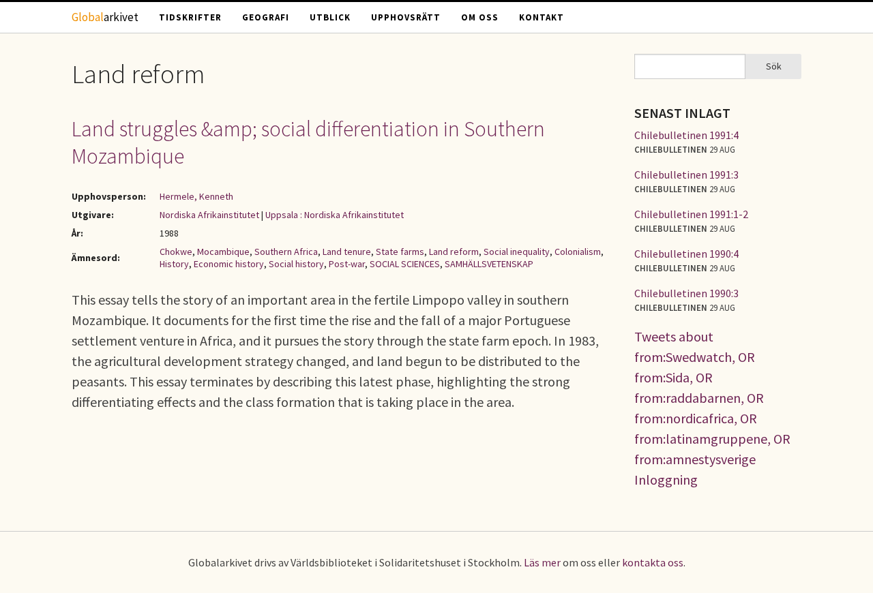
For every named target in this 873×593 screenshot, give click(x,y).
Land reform (454, 251)
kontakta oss (652, 562)
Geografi (265, 17)
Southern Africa (286, 251)
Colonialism (577, 251)
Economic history (229, 264)
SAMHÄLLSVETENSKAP (489, 264)
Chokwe (176, 251)
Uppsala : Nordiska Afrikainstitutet (334, 215)
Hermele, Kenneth (196, 196)
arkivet (105, 17)
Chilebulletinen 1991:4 (686, 135)
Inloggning (666, 479)
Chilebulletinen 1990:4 (686, 253)
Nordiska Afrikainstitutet (209, 215)
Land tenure (347, 251)
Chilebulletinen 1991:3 (686, 174)
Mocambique (223, 251)
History (174, 264)
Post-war (347, 264)
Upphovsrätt (406, 17)
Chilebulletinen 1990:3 (686, 293)
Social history (296, 264)
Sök (774, 66)
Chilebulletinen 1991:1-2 (691, 214)
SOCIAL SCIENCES (405, 264)
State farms (400, 251)
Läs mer (542, 562)
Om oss (480, 17)
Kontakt (541, 17)
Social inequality (517, 251)
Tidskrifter (190, 17)
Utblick (330, 17)
